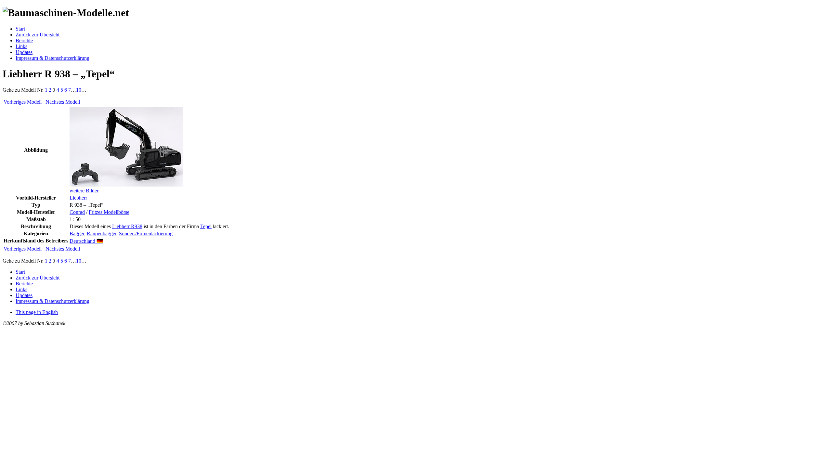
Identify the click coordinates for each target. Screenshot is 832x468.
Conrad (77, 212)
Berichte (24, 40)
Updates (24, 52)
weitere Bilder (84, 190)
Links (21, 46)
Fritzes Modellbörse (109, 212)
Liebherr (78, 198)
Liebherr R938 (127, 226)
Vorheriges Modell (23, 102)
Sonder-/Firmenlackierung (146, 233)
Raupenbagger (101, 233)
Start (20, 29)
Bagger (77, 233)
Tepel (206, 226)
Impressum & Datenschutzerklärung (52, 58)
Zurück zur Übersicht (37, 34)
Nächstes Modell (63, 102)
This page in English (37, 312)
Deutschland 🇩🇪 (86, 241)
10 (78, 90)
